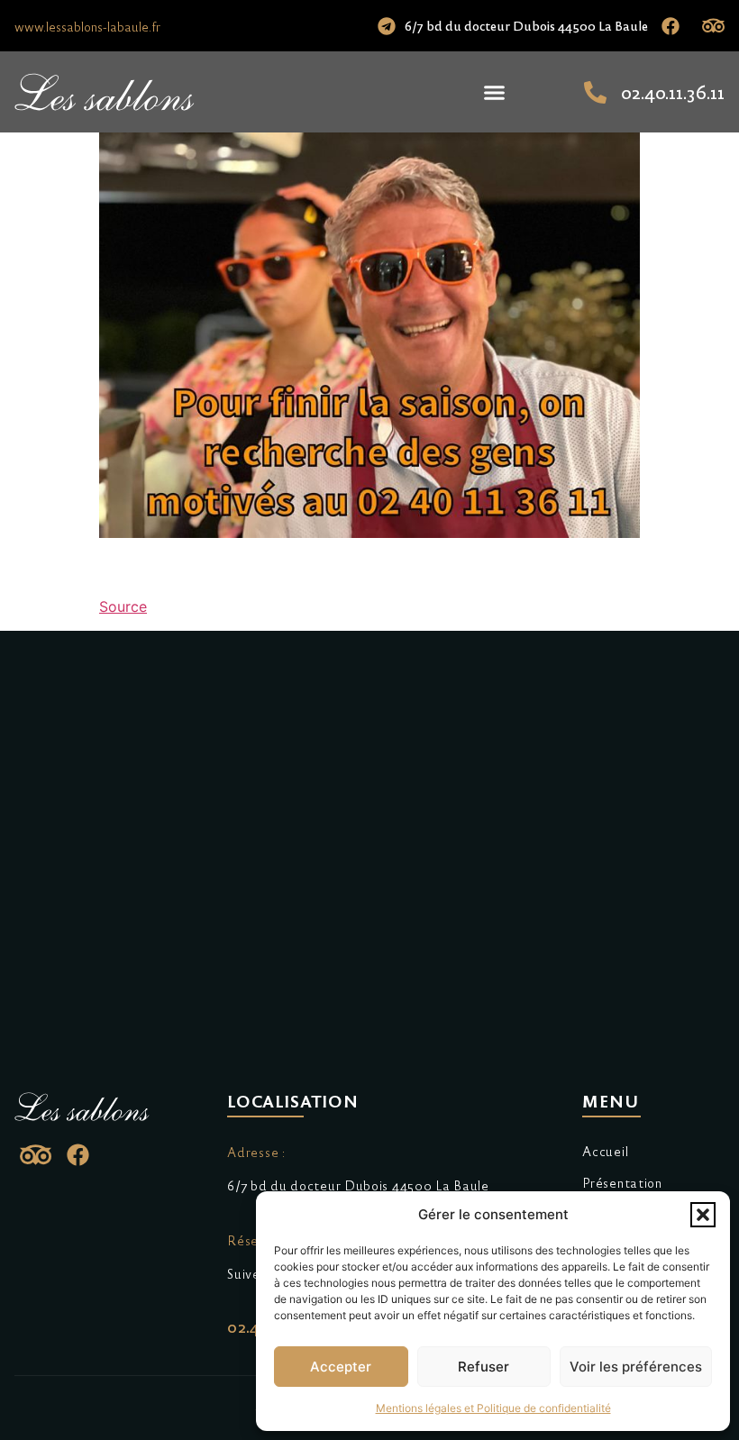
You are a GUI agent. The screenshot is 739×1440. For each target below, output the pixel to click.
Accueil (605, 1151)
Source (123, 606)
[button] (703, 1215)
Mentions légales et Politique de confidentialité (493, 1408)
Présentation (621, 1182)
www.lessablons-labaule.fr (87, 26)
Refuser (483, 1366)
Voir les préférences (636, 1366)
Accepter (340, 1366)
